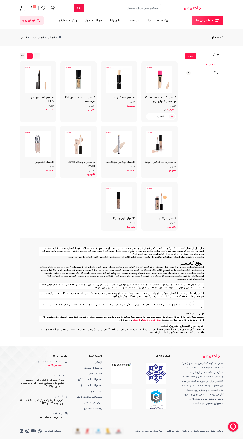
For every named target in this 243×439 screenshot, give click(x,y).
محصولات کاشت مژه (91, 385)
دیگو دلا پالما (148, 320)
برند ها (164, 20)
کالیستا (136, 320)
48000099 (55, 366)
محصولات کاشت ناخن (90, 379)
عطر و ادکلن (95, 374)
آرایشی (98, 362)
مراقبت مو (96, 391)
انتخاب (161, 116)
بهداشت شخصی (93, 408)
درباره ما (134, 20)
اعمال (190, 56)
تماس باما (115, 20)
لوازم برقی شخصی (92, 403)
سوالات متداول (93, 20)
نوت (158, 320)
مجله (149, 20)
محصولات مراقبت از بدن (89, 397)
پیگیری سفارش (68, 20)
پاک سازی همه (211, 64)
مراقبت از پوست (93, 368)
